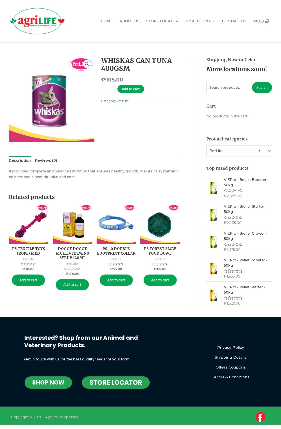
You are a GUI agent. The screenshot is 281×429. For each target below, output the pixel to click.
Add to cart (131, 89)
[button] (48, 382)
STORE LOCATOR (162, 21)
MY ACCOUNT (198, 21)
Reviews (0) (46, 160)
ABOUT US (129, 21)
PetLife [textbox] (234, 151)
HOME (107, 21)
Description (20, 160)
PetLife (123, 101)
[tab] (20, 160)
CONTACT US (234, 21)
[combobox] (239, 150)
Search (262, 87)
